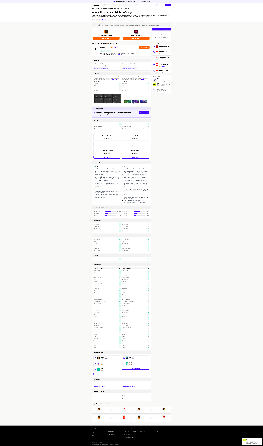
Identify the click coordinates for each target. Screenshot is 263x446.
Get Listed (158, 430)
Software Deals (111, 431)
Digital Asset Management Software (101, 68)
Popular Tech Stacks (112, 433)
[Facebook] (170, 443)
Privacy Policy (104, 444)
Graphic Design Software (99, 386)
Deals (155, 4)
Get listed (168, 4)
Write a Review (139, 4)
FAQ (93, 433)
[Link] (105, 20)
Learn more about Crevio (120, 54)
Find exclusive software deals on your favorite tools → (138, 1)
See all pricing (107, 157)
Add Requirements (160, 29)
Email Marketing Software (129, 433)
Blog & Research (143, 430)
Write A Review (111, 436)
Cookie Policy (94, 444)
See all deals (145, 113)
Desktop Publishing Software (128, 386)
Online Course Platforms (129, 437)
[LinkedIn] (99, 20)
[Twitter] (97, 20)
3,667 (103, 66)
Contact (93, 432)
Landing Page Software (128, 436)
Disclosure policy (152, 25)
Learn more (114, 79)
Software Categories (112, 430)
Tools (141, 433)
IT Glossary (142, 431)
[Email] (102, 20)
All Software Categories (128, 439)
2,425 (131, 66)
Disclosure (117, 444)
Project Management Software (130, 431)
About (93, 430)
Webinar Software (127, 434)
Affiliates (93, 435)
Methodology (158, 25)
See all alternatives (107, 374)
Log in (162, 4)
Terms (99, 444)
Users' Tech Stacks (111, 434)
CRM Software (127, 430)
